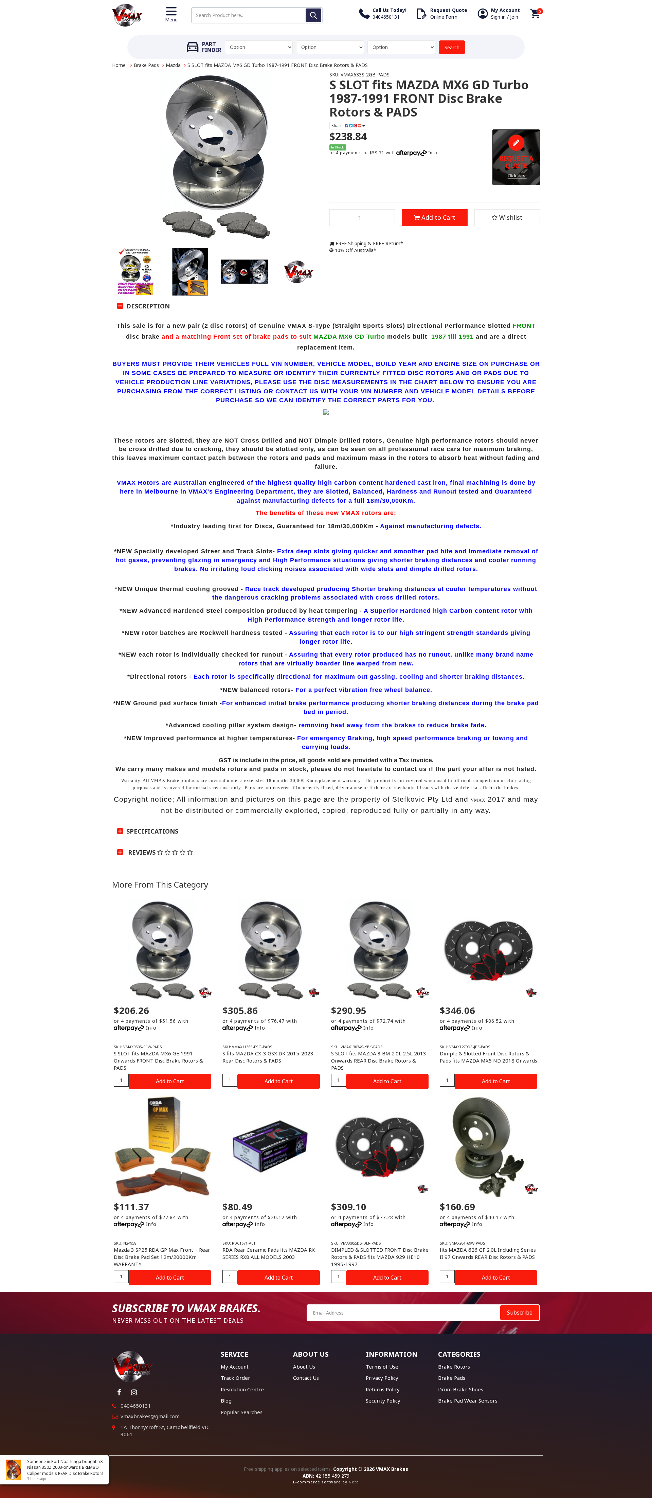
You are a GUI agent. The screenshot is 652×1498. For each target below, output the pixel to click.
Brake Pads (146, 65)
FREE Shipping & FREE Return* (368, 243)
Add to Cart (437, 217)
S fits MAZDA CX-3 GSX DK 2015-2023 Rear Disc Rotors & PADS (267, 1057)
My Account (235, 1366)
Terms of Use (382, 1366)
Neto (354, 1481)
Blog (226, 1400)
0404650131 (136, 1405)
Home (119, 65)
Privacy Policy (382, 1377)
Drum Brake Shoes (460, 1389)
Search (452, 47)
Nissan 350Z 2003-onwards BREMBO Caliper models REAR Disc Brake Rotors (65, 1470)
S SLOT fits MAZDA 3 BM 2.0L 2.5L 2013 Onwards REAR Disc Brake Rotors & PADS (378, 1060)
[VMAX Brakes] (127, 14)
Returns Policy (383, 1389)
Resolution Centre (242, 1389)
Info (432, 153)
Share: (338, 125)
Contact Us (306, 1377)
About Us (304, 1366)
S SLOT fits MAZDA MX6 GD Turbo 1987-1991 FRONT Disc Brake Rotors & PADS (277, 65)
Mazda (173, 65)
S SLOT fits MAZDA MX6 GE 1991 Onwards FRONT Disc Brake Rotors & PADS (158, 1060)
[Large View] (136, 272)
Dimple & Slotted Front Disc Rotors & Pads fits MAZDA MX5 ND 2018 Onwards (488, 1057)
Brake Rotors (454, 1366)
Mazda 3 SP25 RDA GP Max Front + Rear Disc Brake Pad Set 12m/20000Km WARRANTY (162, 1256)
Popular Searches (241, 1412)
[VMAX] (314, 992)
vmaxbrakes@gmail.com (150, 1416)
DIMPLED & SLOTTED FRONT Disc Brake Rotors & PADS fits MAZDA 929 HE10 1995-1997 (380, 1256)
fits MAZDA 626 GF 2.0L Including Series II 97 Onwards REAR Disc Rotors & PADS (488, 1253)
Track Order (235, 1377)
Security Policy (383, 1400)
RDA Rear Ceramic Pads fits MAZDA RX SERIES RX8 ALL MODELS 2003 (268, 1253)
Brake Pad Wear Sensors (467, 1400)
